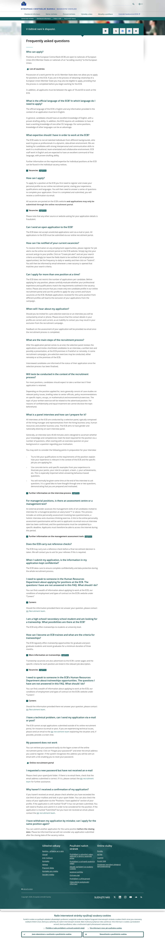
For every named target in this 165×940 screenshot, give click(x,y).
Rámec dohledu (51, 14)
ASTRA (99, 855)
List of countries (37, 69)
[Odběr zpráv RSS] (141, 897)
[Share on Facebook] (122, 31)
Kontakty (45, 861)
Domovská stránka (27, 18)
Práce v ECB (57, 18)
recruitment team (61, 732)
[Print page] (105, 31)
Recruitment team (37, 611)
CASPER (100, 858)
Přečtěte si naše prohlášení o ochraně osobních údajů (65, 928)
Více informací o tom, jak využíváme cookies (106, 928)
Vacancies (33, 171)
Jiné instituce (47, 858)
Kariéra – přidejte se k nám (53, 851)
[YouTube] (130, 897)
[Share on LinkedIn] (129, 31)
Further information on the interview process (50, 493)
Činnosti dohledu (69, 14)
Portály (100, 851)
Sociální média (48, 875)
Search (133, 4)
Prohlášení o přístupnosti (80, 879)
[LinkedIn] (120, 897)
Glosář (45, 855)
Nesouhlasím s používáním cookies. (113, 934)
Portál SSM (101, 861)
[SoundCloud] (136, 897)
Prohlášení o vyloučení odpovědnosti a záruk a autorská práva (81, 856)
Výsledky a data (86, 14)
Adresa (45, 865)
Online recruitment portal (42, 763)
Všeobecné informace (32, 14)
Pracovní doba (48, 868)
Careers (32, 602)
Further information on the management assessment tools (56, 537)
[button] (137, 4)
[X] (114, 897)
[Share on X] (116, 31)
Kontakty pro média (50, 871)
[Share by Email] (136, 31)
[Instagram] (125, 897)
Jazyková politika (76, 872)
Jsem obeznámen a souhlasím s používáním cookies (51, 934)
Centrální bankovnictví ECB (128, 14)
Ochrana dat (75, 875)
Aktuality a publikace (105, 14)
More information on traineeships (44, 655)
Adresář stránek (28, 889)
